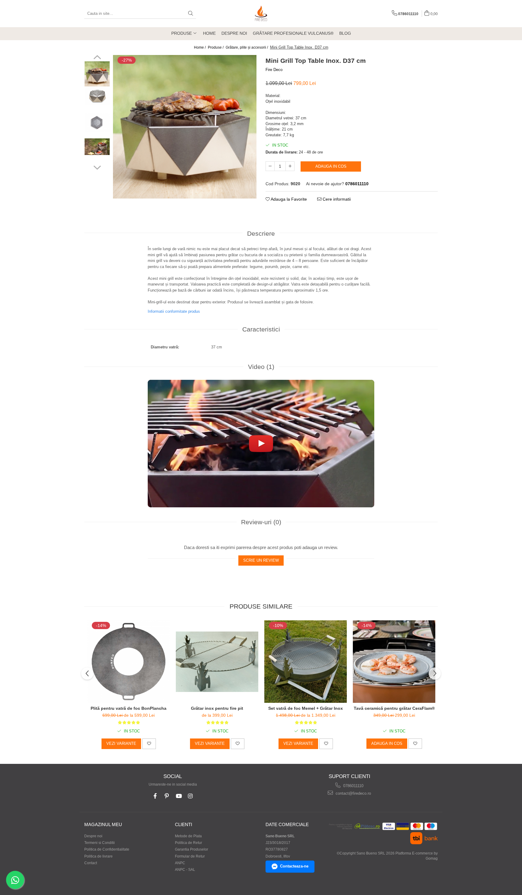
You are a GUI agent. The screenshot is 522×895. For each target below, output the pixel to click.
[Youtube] (178, 796)
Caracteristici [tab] (261, 329)
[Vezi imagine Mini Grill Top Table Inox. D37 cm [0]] (97, 73)
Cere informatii (336, 199)
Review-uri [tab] (261, 522)
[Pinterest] (167, 796)
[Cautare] (190, 14)
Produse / (216, 47)
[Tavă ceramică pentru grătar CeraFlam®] (394, 661)
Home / (200, 47)
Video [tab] (261, 366)
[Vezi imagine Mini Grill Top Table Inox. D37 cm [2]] (97, 123)
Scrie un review (261, 560)
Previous (97, 58)
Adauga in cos (330, 166)
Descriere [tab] (261, 233)
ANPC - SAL (185, 870)
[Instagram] (190, 796)
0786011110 (352, 786)
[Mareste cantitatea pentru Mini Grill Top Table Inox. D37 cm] (290, 166)
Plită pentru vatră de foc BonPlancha (128, 708)
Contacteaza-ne (294, 866)
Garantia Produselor (191, 849)
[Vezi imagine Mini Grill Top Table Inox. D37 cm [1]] (97, 96)
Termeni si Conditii (99, 843)
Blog (345, 33)
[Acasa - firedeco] (261, 13)
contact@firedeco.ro (352, 793)
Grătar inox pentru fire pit (217, 708)
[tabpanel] (184, 127)
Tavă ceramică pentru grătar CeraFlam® (394, 708)
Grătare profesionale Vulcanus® (293, 33)
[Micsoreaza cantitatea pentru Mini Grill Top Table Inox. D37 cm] (270, 166)
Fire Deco (274, 69)
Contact (90, 863)
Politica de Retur (188, 843)
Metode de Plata (188, 836)
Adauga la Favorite (288, 199)
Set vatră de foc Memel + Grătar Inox (305, 708)
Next (97, 167)
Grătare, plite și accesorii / (247, 47)
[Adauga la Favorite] (149, 743)
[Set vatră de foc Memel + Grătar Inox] (305, 661)
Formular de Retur (190, 856)
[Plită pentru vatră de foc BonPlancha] (128, 661)
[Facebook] (155, 796)
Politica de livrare (98, 856)
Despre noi (234, 33)
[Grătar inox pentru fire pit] (217, 662)
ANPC (180, 863)
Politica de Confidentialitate (106, 849)
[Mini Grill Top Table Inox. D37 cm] (184, 127)
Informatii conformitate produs (174, 311)
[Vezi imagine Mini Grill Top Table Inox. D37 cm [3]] (97, 146)
